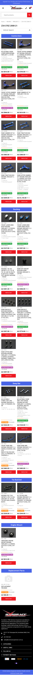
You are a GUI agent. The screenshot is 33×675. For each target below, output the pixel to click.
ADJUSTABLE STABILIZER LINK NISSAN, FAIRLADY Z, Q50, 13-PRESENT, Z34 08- (8, 402)
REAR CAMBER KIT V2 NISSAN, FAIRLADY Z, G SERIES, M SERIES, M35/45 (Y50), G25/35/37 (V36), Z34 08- (8, 137)
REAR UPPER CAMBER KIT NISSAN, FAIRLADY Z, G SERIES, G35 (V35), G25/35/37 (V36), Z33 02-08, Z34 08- (24, 178)
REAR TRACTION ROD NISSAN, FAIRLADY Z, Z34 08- (7, 176)
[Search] (29, 15)
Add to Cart (9, 75)
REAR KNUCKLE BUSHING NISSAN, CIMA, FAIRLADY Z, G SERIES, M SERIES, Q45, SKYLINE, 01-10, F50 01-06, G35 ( (8, 313)
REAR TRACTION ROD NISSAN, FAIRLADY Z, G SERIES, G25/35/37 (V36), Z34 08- (24, 135)
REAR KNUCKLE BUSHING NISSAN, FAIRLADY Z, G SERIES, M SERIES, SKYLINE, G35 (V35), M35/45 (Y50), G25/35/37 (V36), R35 (24, 314)
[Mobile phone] (26, 8)
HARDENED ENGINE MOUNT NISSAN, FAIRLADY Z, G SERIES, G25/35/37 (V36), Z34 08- (8, 544)
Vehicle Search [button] (8, 30)
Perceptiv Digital (19, 673)
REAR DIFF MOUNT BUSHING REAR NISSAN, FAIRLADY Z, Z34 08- (23, 271)
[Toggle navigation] (3, 8)
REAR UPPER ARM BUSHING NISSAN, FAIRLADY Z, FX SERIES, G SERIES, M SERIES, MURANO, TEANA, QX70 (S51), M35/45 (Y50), (8, 356)
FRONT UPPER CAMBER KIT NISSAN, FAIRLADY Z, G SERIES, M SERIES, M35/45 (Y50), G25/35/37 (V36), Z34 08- (24, 56)
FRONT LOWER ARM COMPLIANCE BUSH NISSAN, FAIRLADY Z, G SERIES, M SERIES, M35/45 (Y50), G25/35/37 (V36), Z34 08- (24, 230)
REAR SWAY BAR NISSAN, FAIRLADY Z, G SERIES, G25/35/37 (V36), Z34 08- (24, 448)
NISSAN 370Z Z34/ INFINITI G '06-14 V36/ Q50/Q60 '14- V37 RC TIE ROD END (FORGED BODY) (8, 499)
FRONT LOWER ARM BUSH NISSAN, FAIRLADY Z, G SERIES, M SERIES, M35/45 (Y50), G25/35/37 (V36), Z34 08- (8, 229)
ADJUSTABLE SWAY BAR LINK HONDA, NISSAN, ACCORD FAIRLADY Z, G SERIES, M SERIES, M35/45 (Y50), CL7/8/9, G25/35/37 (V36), (24, 404)
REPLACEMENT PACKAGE (6, 587)
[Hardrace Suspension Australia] (17, 7)
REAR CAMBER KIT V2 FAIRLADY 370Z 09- (23, 93)
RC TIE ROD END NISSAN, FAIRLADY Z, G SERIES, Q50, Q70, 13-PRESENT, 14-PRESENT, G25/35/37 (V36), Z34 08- (24, 499)
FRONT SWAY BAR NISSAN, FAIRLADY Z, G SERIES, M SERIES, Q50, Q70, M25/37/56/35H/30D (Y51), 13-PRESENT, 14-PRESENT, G (8, 450)
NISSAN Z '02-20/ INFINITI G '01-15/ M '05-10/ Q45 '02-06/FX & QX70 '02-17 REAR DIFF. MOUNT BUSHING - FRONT (8, 273)
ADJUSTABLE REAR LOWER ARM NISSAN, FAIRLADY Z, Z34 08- (7, 53)
